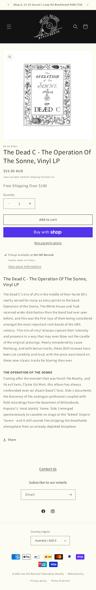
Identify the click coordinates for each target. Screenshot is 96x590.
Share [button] (12, 440)
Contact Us (48, 469)
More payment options (48, 242)
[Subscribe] (70, 494)
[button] (9, 27)
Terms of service (60, 580)
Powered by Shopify (52, 573)
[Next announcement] (88, 5)
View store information (24, 267)
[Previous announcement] (8, 5)
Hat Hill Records (30, 573)
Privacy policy (38, 580)
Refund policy (76, 573)
